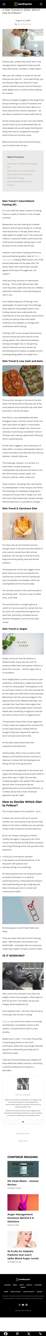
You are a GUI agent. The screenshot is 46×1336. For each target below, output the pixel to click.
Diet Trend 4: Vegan (16, 178)
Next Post (23, 1141)
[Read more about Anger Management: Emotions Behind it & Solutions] (23, 1202)
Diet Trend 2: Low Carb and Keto (21, 171)
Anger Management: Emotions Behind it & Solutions (20, 1218)
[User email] (23, 1122)
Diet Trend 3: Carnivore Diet (19, 174)
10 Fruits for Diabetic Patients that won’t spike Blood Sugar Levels (23, 1255)
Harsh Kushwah (24, 24)
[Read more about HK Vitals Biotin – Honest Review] (23, 1169)
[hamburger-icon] (4, 4)
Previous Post (23, 1133)
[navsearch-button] (41, 4)
